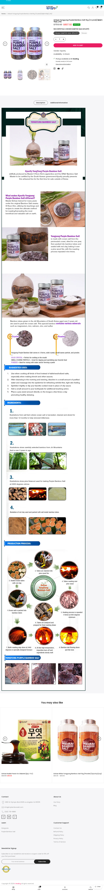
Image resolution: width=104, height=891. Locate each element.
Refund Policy (58, 832)
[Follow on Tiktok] (63, 68)
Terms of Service (60, 842)
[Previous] (5, 44)
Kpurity (63, 51)
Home (4, 14)
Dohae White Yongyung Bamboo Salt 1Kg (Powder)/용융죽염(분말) (78, 774)
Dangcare (5, 828)
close (4, 0)
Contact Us (58, 828)
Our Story (57, 802)
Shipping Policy (59, 835)
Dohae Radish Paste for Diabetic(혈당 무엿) (17, 774)
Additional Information (59, 103)
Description (40, 103)
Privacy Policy (58, 839)
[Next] (47, 44)
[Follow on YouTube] (58, 69)
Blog (55, 806)
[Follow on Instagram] (54, 68)
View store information (63, 64)
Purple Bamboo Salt (8, 832)
